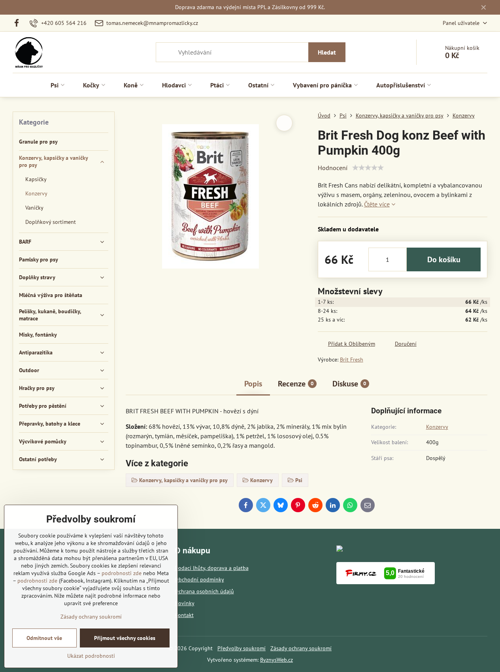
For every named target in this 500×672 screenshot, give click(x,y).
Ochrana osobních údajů (204, 591)
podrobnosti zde (122, 573)
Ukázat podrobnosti (91, 655)
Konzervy (437, 426)
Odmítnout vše (44, 638)
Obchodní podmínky (199, 579)
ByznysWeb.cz (276, 659)
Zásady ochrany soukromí (301, 648)
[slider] (368, 168)
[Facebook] (19, 23)
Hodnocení (332, 168)
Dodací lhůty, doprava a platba (212, 568)
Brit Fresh (351, 359)
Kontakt (184, 615)
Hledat (327, 52)
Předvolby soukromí (241, 648)
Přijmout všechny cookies (124, 638)
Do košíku (443, 259)
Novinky (184, 603)
